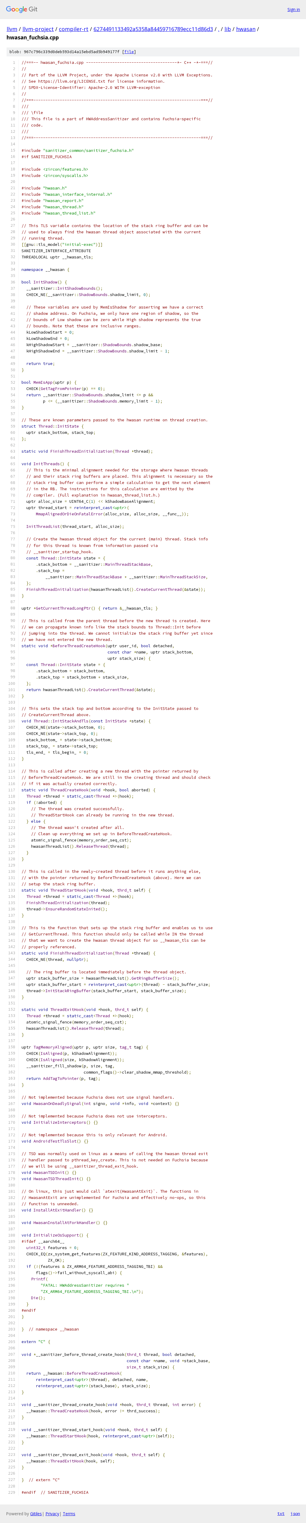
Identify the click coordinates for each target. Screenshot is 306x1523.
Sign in (293, 9)
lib (227, 29)
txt (280, 1513)
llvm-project (38, 29)
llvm (12, 29)
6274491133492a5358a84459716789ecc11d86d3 (153, 29)
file (129, 51)
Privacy (52, 1513)
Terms (69, 1513)
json (295, 1513)
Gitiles (36, 1513)
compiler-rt (73, 29)
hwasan (245, 29)
